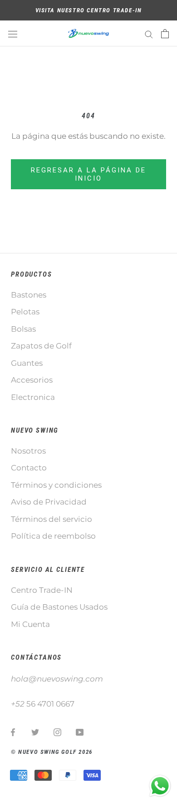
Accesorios (32, 379)
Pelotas (25, 311)
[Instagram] (57, 731)
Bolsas (23, 328)
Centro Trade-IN (42, 590)
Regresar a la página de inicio (88, 174)
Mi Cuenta (30, 624)
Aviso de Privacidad (49, 501)
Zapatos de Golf (41, 345)
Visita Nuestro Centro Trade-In (88, 10)
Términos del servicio (51, 519)
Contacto (29, 467)
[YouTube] (80, 731)
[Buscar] (149, 34)
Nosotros (28, 450)
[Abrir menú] (12, 33)
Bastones (28, 294)
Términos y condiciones (56, 485)
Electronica (33, 397)
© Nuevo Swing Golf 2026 (52, 751)
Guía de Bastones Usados (59, 606)
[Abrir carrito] (165, 33)
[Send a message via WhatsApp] (160, 785)
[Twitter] (35, 731)
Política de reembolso (53, 535)
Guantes (27, 363)
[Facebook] (13, 731)
